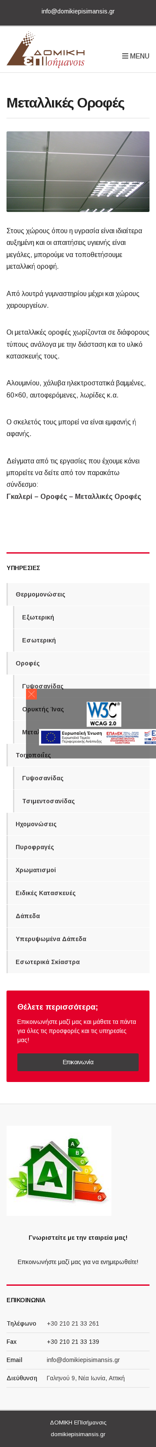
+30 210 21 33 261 (73, 1323)
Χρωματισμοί (36, 870)
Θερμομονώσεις (40, 594)
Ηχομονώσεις (36, 824)
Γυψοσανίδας (43, 686)
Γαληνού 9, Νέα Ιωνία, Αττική (86, 1378)
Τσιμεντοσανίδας (48, 801)
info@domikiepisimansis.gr (78, 11)
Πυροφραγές (35, 847)
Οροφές (28, 663)
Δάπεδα (28, 916)
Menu (139, 55)
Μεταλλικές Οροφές (107, 496)
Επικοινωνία (78, 1062)
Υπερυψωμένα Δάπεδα (51, 938)
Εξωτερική (38, 617)
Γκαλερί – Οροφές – (39, 496)
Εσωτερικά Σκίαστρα (48, 961)
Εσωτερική (39, 640)
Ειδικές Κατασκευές (46, 893)
